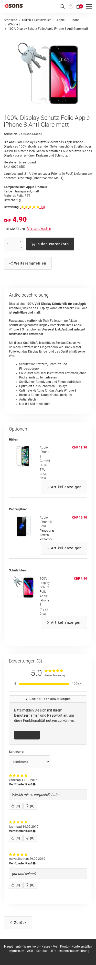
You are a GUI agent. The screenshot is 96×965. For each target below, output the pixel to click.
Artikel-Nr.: (11, 134)
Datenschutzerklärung (74, 951)
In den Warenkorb (52, 244)
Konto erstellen (81, 946)
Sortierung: (16, 752)
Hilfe (53, 951)
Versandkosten (39, 229)
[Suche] (62, 6)
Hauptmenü (12, 946)
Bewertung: (11, 207)
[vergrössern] (48, 73)
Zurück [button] (20, 923)
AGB (30, 951)
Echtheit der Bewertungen (49, 699)
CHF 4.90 (80, 578)
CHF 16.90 (79, 517)
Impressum (16, 951)
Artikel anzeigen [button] (66, 487)
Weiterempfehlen (29, 263)
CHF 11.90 (79, 447)
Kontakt (41, 951)
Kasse (45, 946)
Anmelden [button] (28, 735)
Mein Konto (61, 946)
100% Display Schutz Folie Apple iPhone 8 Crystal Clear (45, 596)
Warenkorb (31, 946)
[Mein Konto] (70, 6)
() (18, 806)
